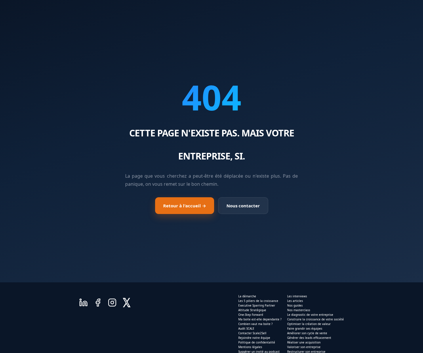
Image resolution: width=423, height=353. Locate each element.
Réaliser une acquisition (304, 342)
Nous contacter (243, 206)
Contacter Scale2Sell (252, 333)
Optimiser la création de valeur (309, 324)
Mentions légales (250, 347)
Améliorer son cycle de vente (307, 333)
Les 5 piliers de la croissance (258, 301)
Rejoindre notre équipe (254, 338)
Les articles (295, 301)
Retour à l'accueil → (184, 206)
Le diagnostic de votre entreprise (310, 315)
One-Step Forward (250, 315)
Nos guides (295, 305)
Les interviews (297, 296)
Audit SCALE (246, 328)
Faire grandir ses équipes (304, 328)
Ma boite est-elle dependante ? (259, 319)
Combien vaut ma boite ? (255, 324)
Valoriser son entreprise (304, 347)
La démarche (247, 296)
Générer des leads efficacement (309, 338)
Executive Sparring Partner (256, 305)
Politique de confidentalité (256, 342)
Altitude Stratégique (252, 310)
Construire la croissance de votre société (315, 319)
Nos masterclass (298, 310)
